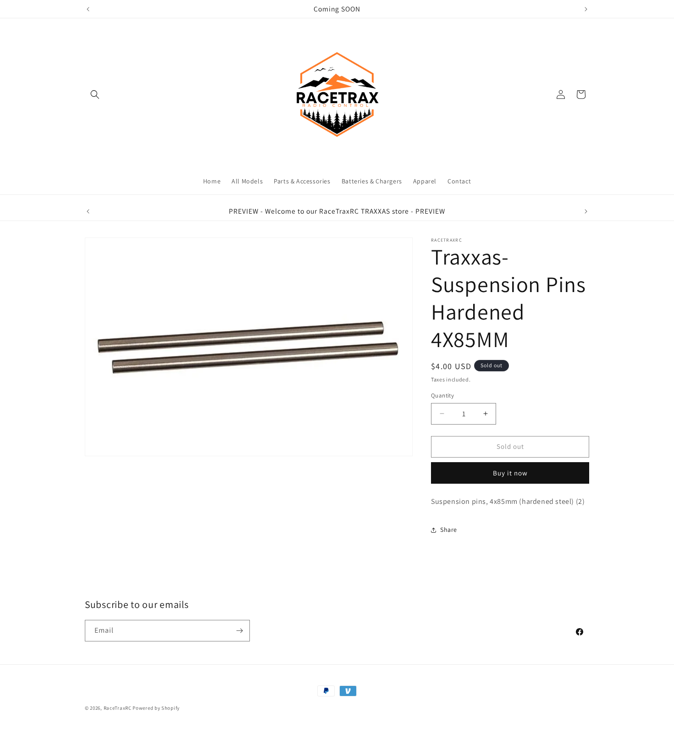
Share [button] (448, 529)
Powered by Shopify (156, 708)
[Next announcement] (586, 9)
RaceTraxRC (118, 708)
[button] (95, 94)
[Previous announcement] (88, 9)
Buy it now (510, 473)
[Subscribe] (239, 630)
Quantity (442, 395)
